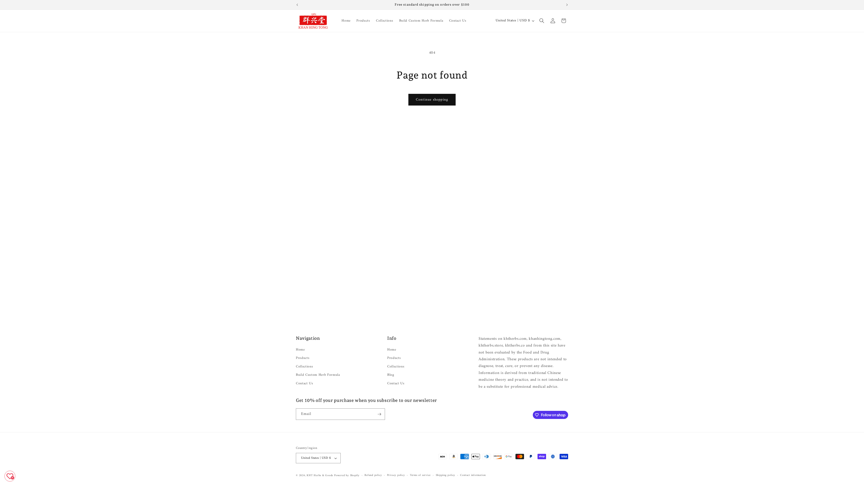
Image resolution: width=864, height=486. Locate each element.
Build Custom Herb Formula (318, 375)
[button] (541, 20)
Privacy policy (396, 475)
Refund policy (373, 475)
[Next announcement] (567, 4)
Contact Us (304, 383)
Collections (304, 367)
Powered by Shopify (347, 475)
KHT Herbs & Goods (320, 475)
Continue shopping (432, 99)
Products (302, 358)
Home (300, 350)
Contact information (473, 475)
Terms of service (420, 475)
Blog (390, 375)
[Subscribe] (379, 414)
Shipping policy (445, 475)
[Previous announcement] (297, 4)
